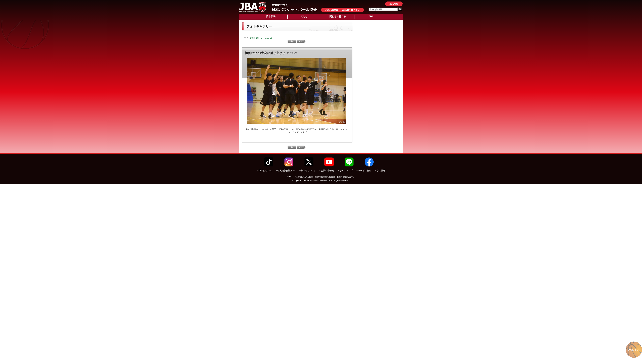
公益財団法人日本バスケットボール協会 (252, 7)
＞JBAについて (264, 170)
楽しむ (304, 16)
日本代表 (271, 16)
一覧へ (292, 41)
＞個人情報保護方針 (285, 170)
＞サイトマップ (345, 170)
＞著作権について (306, 170)
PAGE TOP (633, 349)
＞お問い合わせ (326, 170)
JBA (371, 16)
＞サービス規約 (363, 170)
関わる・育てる (338, 16)
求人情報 (394, 4)
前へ (301, 41)
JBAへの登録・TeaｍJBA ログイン (342, 10)
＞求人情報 (379, 170)
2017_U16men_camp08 (261, 38)
